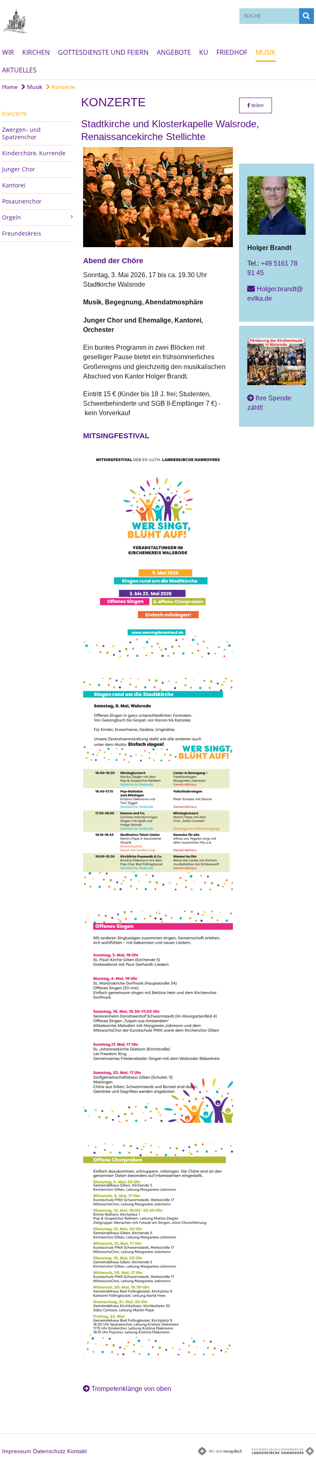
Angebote (174, 52)
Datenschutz (49, 1451)
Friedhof (231, 52)
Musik (266, 52)
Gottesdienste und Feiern (103, 52)
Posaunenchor (22, 201)
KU (203, 52)
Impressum (16, 1451)
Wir (8, 52)
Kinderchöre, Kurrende (33, 153)
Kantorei (14, 185)
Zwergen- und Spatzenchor (21, 133)
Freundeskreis (21, 233)
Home (10, 87)
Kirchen (36, 52)
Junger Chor (18, 169)
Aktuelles (19, 70)
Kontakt (77, 1451)
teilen (257, 105)
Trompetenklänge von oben (131, 1388)
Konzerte (62, 87)
